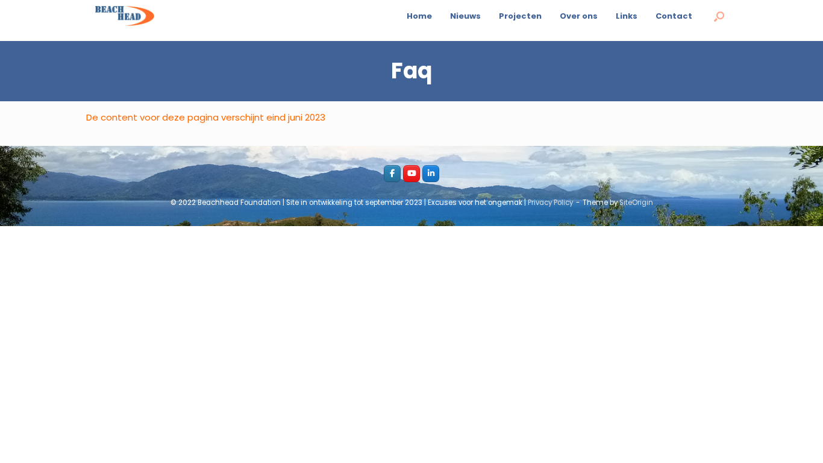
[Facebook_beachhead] (392, 173)
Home (419, 16)
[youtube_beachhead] (411, 173)
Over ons (579, 16)
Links (626, 16)
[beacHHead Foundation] (124, 16)
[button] (719, 16)
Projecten (520, 16)
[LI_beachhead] (430, 173)
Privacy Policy (550, 202)
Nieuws (465, 16)
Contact (674, 16)
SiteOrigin (636, 202)
